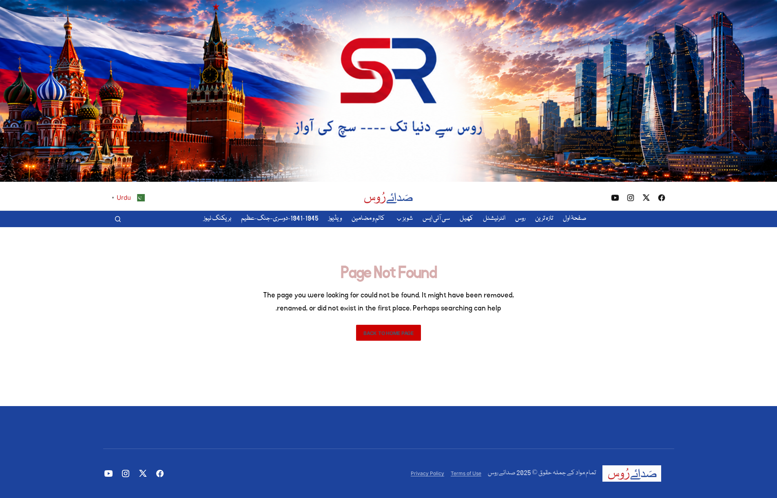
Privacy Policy (427, 473)
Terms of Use (466, 473)
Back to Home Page (388, 333)
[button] (117, 219)
